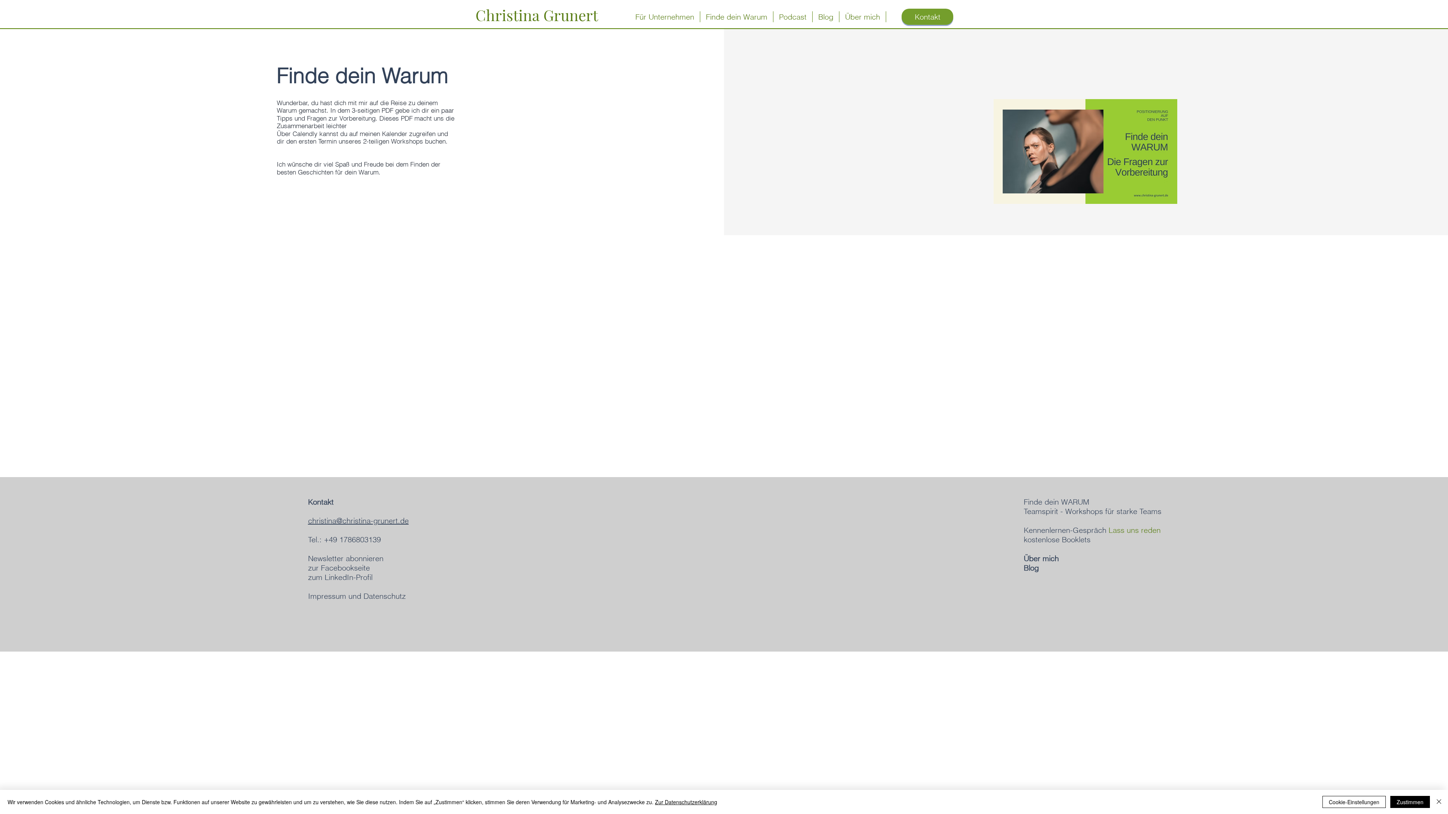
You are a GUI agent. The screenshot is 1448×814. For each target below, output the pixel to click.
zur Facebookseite (339, 567)
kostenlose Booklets (1057, 539)
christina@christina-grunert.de (358, 520)
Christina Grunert (537, 15)
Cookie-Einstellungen (1354, 802)
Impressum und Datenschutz (357, 596)
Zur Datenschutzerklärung (686, 802)
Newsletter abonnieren (345, 558)
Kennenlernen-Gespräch (1092, 530)
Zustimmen (1410, 802)
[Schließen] (1438, 802)
